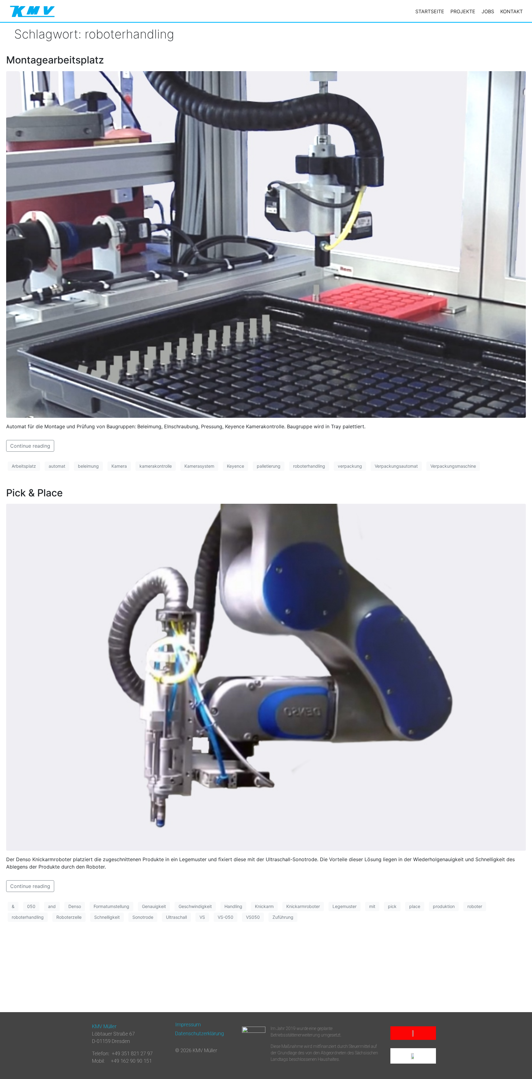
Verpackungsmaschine (453, 466)
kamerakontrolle (155, 466)
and (52, 906)
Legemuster (344, 906)
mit (372, 906)
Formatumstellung (111, 906)
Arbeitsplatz (24, 466)
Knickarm (264, 906)
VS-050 (225, 917)
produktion (444, 906)
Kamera (119, 466)
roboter (474, 906)
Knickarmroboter (303, 906)
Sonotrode (142, 917)
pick (392, 906)
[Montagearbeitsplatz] (266, 244)
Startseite (429, 11)
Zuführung (282, 917)
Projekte (462, 11)
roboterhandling (309, 466)
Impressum (188, 1025)
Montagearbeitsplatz (55, 60)
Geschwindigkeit (195, 906)
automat (57, 466)
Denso (74, 906)
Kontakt (511, 11)
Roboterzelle (69, 917)
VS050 (253, 917)
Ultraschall (176, 917)
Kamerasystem (199, 466)
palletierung (268, 466)
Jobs (488, 11)
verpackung (350, 466)
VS (202, 917)
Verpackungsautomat (396, 466)
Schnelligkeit (107, 917)
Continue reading (30, 446)
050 (31, 906)
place (414, 906)
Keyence (235, 466)
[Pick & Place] (266, 677)
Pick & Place (34, 493)
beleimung (88, 466)
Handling (233, 906)
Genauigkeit (154, 906)
